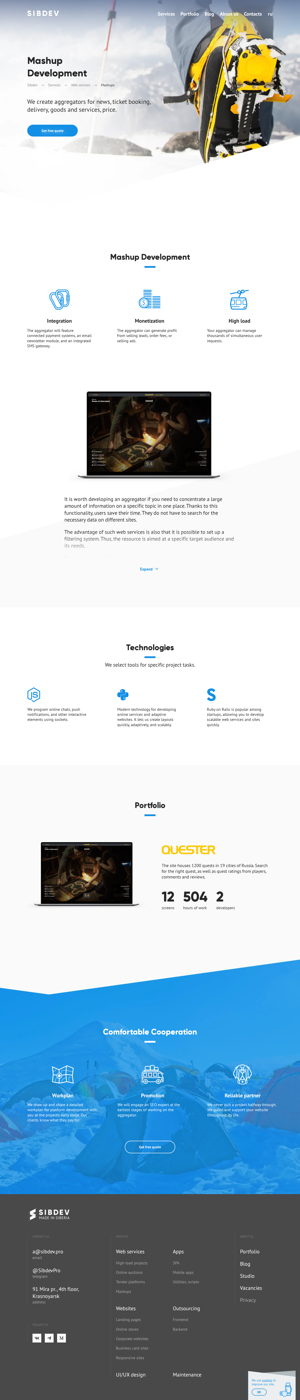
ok (259, 1392)
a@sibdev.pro (48, 1251)
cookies (267, 1380)
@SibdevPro (46, 1270)
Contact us (41, 1236)
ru (270, 14)
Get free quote (52, 130)
